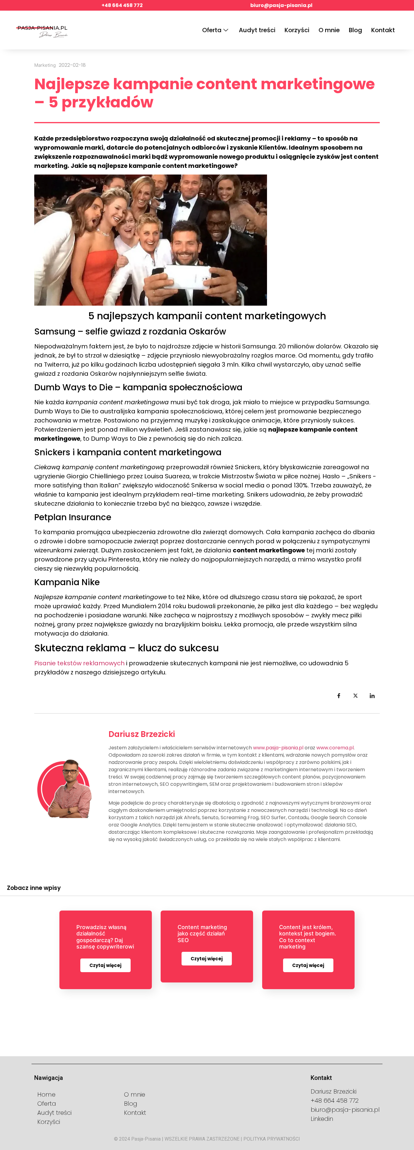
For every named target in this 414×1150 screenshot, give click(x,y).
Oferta (212, 30)
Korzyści (297, 30)
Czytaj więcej (105, 965)
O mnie (329, 30)
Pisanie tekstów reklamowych (79, 663)
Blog (355, 30)
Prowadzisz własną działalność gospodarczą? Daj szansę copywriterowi (105, 937)
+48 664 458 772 (122, 5)
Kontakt (383, 30)
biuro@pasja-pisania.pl (281, 5)
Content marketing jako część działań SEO (202, 933)
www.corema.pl (335, 747)
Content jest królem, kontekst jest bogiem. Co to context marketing (307, 937)
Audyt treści (257, 30)
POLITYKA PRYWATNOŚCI (271, 1139)
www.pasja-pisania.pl (278, 747)
